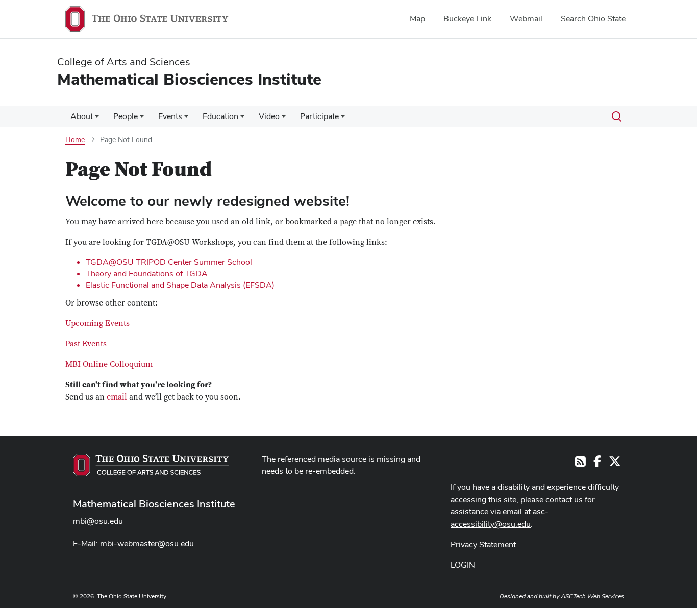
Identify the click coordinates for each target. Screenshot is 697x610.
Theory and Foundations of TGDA (147, 273)
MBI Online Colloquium (109, 364)
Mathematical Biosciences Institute (154, 503)
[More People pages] (142, 119)
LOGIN (463, 564)
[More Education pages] (242, 119)
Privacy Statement (483, 544)
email (117, 397)
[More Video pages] (284, 119)
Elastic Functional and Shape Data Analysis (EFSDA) (180, 284)
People (125, 116)
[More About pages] (97, 119)
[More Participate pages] (343, 119)
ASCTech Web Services (592, 596)
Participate (319, 116)
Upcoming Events (97, 323)
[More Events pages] (186, 119)
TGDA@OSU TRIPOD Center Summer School (169, 261)
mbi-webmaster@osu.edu (147, 543)
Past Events (86, 344)
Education (220, 116)
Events (170, 116)
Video (269, 116)
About (81, 116)
